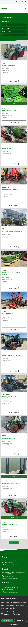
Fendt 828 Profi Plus (8, 438)
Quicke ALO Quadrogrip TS (11, 483)
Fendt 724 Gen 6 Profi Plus (11, 355)
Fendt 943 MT (7, 148)
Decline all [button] (20, 620)
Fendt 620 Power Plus (9, 525)
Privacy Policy (12, 608)
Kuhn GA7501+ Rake (9, 314)
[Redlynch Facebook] (17, 1)
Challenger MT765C (9, 397)
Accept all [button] (7, 620)
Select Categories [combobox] (6, 31)
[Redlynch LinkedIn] (23, 1)
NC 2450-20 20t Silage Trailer (12, 231)
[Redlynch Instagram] (20, 1)
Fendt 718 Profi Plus (8, 65)
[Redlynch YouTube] (26, 1)
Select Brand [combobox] (5, 28)
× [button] (26, 598)
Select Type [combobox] (5, 25)
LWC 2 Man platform (9, 110)
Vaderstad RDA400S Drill (10, 190)
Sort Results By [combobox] (6, 35)
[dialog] (14, 611)
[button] (25, 8)
